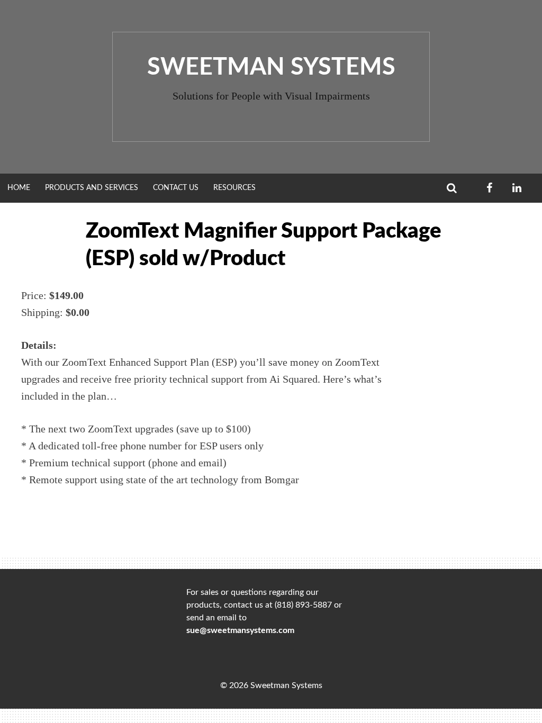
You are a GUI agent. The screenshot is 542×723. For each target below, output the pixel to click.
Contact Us (175, 188)
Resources (234, 188)
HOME (18, 188)
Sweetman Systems (271, 67)
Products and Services (91, 188)
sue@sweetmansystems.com (240, 630)
